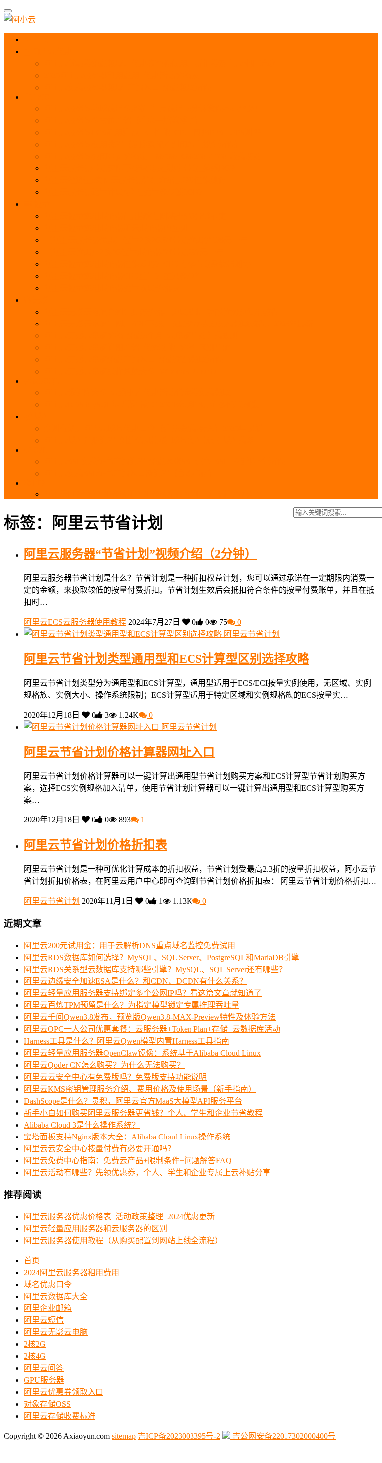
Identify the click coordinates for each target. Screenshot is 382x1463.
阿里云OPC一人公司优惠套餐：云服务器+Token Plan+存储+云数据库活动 (152, 1029)
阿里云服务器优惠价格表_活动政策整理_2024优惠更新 (119, 1216)
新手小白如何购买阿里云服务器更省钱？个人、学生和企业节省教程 (143, 1113)
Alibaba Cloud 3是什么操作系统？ (82, 1125)
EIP (38, 483)
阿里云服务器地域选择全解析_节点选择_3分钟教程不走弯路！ (153, 108)
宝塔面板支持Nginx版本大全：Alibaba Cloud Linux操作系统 (127, 1137)
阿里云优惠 (51, 51)
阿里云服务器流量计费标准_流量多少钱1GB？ (125, 192)
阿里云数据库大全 (56, 1296)
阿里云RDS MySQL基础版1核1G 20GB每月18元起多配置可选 (151, 404)
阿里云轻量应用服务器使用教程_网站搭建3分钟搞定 (135, 216)
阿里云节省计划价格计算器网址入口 (119, 752)
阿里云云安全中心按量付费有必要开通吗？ (99, 1148)
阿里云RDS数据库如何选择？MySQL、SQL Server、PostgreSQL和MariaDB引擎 (161, 957)
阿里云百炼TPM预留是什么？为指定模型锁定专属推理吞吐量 (131, 1005)
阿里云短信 (44, 1320)
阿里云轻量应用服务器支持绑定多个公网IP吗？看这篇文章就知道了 (143, 993)
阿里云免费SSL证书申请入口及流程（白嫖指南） (130, 473)
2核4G (35, 1356)
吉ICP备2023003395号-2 (179, 1436)
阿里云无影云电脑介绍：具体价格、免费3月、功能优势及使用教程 (161, 312)
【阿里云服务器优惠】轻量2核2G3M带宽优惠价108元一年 (146, 240)
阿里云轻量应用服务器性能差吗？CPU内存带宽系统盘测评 (147, 264)
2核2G (35, 1344)
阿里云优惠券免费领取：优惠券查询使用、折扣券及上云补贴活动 (159, 63)
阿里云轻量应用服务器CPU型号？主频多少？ (123, 276)
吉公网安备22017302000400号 (283, 1436)
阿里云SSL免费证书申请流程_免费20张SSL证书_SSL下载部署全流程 (164, 461)
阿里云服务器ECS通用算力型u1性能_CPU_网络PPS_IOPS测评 (152, 132)
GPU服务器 (44, 1380)
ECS (40, 97)
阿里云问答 (44, 1368)
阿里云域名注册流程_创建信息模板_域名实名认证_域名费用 (149, 440)
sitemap (124, 1436)
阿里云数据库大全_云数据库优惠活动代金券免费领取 (137, 392)
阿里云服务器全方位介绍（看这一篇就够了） (123, 120)
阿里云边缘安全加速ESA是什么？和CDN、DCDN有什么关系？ (135, 981)
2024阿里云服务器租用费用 (71, 1272)
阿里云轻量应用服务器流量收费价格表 (111, 288)
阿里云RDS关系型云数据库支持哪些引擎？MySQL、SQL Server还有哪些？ (155, 969)
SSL (40, 450)
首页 (40, 39)
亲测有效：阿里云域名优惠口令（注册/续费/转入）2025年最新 (153, 428)
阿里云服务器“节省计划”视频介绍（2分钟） (140, 553)
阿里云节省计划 (252, 634)
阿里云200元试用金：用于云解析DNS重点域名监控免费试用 (129, 945)
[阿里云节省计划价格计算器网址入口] (92, 727)
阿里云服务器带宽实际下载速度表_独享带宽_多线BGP (139, 168)
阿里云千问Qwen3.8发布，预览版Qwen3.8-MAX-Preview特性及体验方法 (150, 1017)
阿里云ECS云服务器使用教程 (75, 622)
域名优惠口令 (48, 1284)
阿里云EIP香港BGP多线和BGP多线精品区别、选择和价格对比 (153, 494)
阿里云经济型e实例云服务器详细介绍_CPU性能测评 (135, 180)
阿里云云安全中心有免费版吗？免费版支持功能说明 (115, 1077)
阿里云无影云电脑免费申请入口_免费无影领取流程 (133, 359)
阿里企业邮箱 (48, 1308)
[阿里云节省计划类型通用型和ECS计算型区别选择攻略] (124, 634)
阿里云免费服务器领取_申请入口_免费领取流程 (127, 87)
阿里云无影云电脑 (56, 1332)
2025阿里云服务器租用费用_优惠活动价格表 (121, 75)
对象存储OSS (47, 1404)
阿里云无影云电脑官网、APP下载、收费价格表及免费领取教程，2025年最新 (178, 324)
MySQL (45, 381)
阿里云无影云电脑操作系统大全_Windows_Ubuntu (130, 371)
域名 (41, 416)
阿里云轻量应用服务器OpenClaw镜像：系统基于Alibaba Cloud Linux (142, 1053)
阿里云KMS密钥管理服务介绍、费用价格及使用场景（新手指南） (140, 1089)
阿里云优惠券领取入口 (63, 1392)
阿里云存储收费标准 (60, 1416)
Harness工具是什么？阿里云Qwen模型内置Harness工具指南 (126, 1041)
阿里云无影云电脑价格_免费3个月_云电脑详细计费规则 (141, 335)
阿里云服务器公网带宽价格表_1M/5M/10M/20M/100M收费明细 (153, 156)
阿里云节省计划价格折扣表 (95, 844)
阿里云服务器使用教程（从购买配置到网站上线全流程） (143, 144)
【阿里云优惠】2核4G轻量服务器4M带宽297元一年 (134, 252)
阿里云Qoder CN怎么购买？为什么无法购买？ (104, 1065)
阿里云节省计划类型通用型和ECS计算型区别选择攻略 (166, 658)
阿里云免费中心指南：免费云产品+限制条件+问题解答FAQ (128, 1160)
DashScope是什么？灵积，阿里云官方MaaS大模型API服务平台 (133, 1101)
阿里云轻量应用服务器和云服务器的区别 (115, 228)
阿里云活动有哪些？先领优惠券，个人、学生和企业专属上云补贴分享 (147, 1172)
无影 (40, 300)
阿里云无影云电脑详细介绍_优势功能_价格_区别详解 (137, 347)
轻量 (41, 204)
